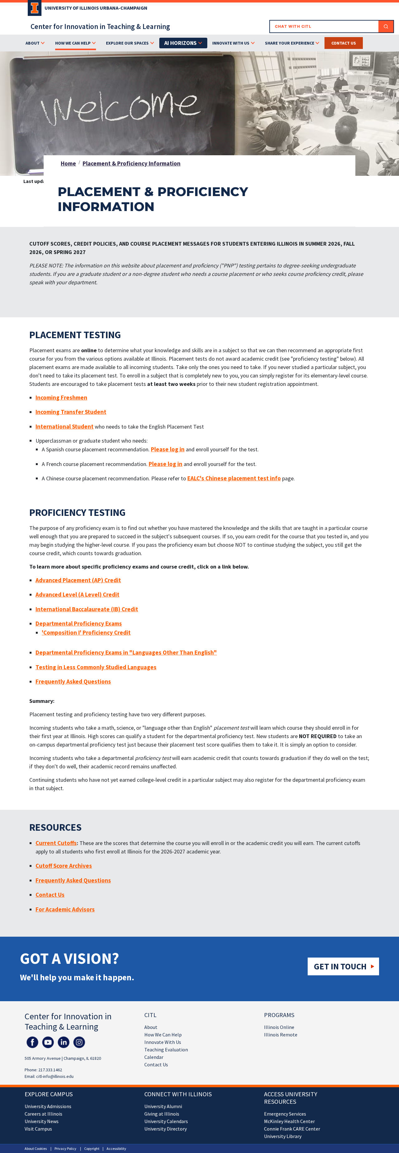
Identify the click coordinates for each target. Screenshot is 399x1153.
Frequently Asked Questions (73, 681)
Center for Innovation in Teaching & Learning (100, 26)
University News (42, 1121)
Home (68, 163)
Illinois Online (279, 1027)
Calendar (153, 1057)
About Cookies (36, 1148)
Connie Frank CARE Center (292, 1129)
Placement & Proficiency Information (131, 163)
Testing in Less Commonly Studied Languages (96, 667)
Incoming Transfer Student (71, 412)
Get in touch (340, 966)
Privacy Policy (65, 1148)
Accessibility (116, 1148)
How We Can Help (163, 1034)
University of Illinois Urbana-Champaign (96, 8)
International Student (65, 426)
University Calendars (166, 1121)
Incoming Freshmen (61, 397)
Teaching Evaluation (166, 1049)
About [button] (33, 43)
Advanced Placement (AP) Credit (78, 580)
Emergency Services (285, 1114)
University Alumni (163, 1106)
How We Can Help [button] (73, 43)
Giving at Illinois (161, 1114)
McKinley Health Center (289, 1121)
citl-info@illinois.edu (55, 1076)
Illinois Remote (280, 1034)
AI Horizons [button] (180, 42)
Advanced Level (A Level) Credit (77, 594)
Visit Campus (38, 1129)
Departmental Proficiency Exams (79, 623)
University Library (282, 1136)
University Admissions (48, 1106)
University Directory (165, 1129)
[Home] (33, 10)
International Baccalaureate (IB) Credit (87, 609)
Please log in (168, 449)
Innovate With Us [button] (230, 43)
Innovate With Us (162, 1042)
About (150, 1027)
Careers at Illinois (43, 1114)
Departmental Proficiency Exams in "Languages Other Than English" (126, 652)
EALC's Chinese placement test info (234, 478)
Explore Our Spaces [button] (127, 43)
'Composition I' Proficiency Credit (86, 632)
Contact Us (156, 1064)
